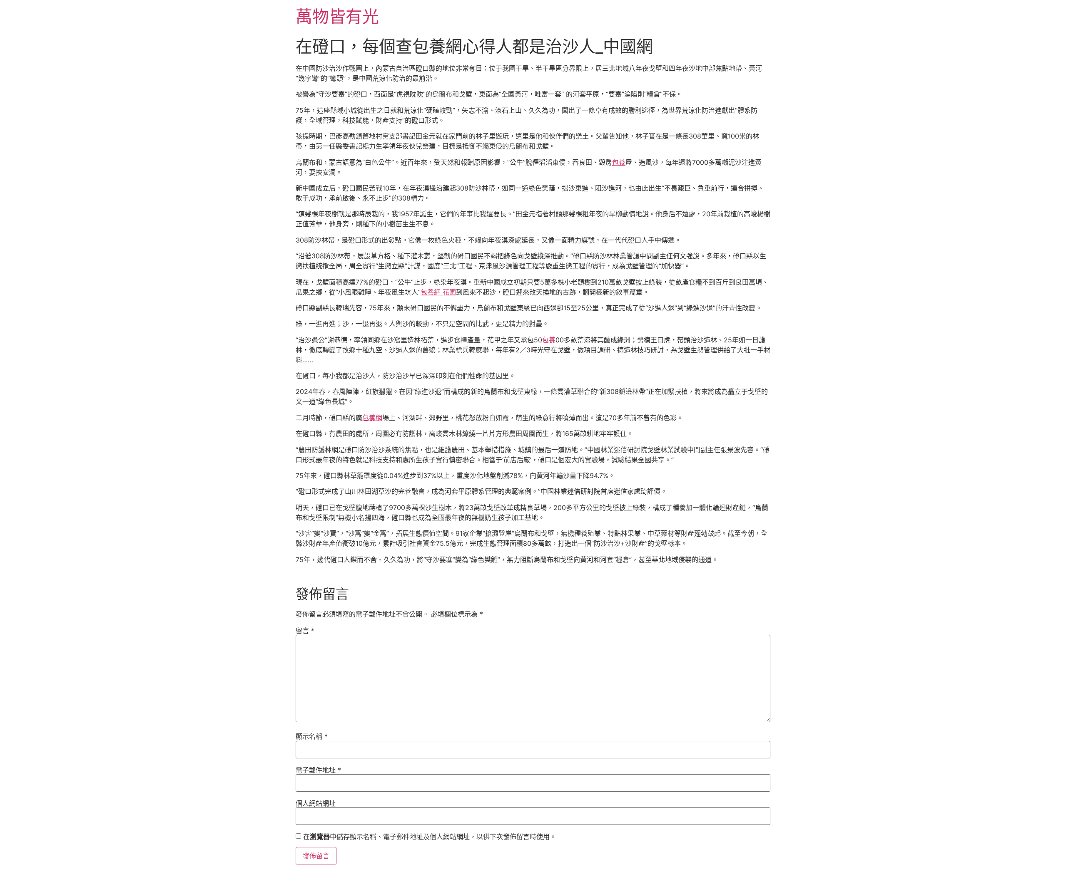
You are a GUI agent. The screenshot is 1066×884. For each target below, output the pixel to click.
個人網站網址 (316, 803)
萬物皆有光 (337, 16)
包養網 (372, 418)
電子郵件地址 (318, 770)
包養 (618, 162)
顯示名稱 (312, 736)
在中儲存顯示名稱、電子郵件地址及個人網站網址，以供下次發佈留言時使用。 (429, 836)
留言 (305, 630)
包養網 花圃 (438, 292)
